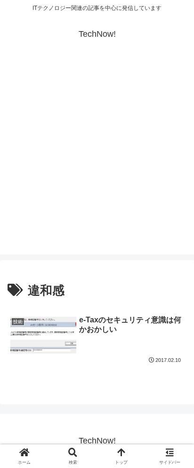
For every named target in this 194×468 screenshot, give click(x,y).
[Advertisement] (97, 157)
